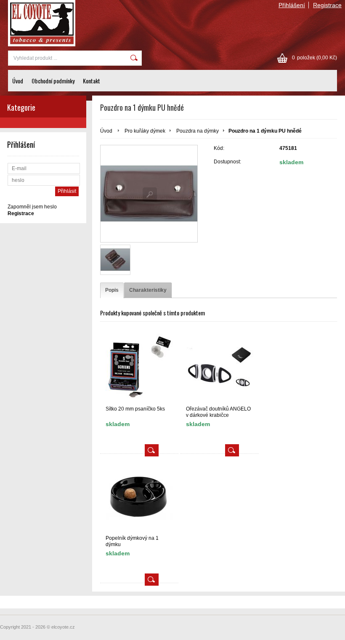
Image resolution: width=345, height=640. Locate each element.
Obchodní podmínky (53, 80)
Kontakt (91, 80)
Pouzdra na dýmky (197, 131)
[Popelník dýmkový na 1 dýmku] (139, 496)
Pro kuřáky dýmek (145, 131)
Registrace (327, 5)
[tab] (112, 290)
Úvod (17, 80)
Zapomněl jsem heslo (32, 207)
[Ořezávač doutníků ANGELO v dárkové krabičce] (219, 367)
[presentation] (112, 290)
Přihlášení (292, 5)
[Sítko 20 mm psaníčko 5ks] (139, 367)
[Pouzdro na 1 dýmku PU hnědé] (149, 194)
